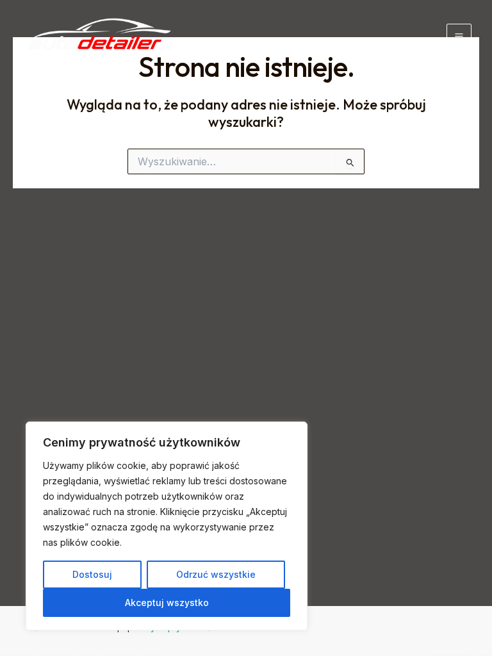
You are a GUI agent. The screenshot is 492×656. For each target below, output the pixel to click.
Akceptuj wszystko (167, 602)
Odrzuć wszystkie (216, 574)
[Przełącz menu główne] (459, 36)
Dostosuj (92, 574)
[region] (167, 526)
